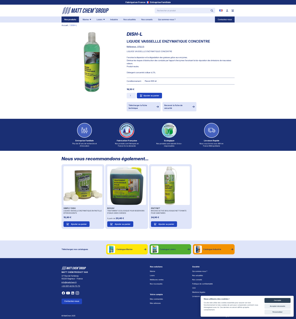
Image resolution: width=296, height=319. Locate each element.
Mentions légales (198, 292)
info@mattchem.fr (69, 282)
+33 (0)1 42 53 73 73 (71, 286)
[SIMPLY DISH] (83, 185)
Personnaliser (278, 312)
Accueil (65, 25)
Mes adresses (155, 303)
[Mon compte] (227, 10)
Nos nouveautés (156, 284)
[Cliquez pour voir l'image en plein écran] (92, 62)
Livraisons (196, 296)
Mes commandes (156, 299)
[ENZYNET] (170, 185)
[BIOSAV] (126, 185)
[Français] (221, 10)
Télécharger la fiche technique (138, 106)
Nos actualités (197, 275)
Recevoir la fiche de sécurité (173, 106)
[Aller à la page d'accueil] (85, 11)
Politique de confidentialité (202, 284)
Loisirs (152, 275)
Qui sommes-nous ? (199, 271)
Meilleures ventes (157, 280)
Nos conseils (197, 280)
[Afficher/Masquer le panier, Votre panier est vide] (232, 10)
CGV (194, 288)
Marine (152, 271)
